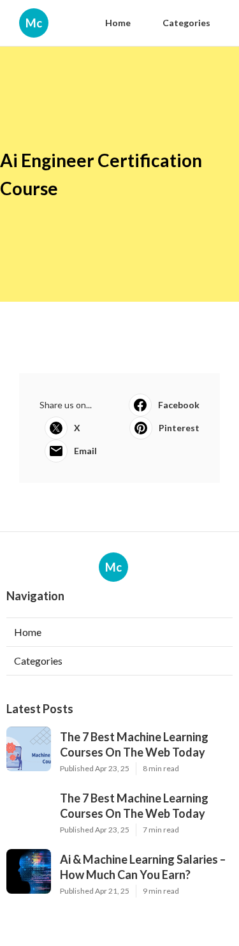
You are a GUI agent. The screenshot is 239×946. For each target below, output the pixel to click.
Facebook (178, 404)
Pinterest (179, 427)
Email (85, 450)
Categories (186, 22)
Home (118, 22)
